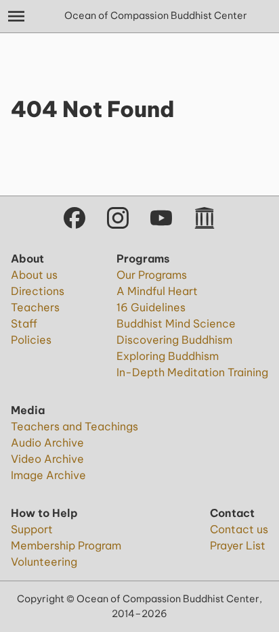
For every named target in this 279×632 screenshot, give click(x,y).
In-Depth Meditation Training (192, 372)
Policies (31, 339)
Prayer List (237, 545)
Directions (37, 291)
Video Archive (47, 459)
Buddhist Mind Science (176, 323)
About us (34, 274)
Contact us (239, 529)
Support (32, 529)
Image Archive (48, 475)
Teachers (35, 307)
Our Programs (151, 274)
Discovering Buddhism (174, 339)
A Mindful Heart (157, 291)
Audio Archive (47, 442)
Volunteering (44, 561)
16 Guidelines (151, 307)
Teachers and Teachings (74, 426)
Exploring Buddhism (167, 356)
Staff (24, 323)
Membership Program (66, 545)
